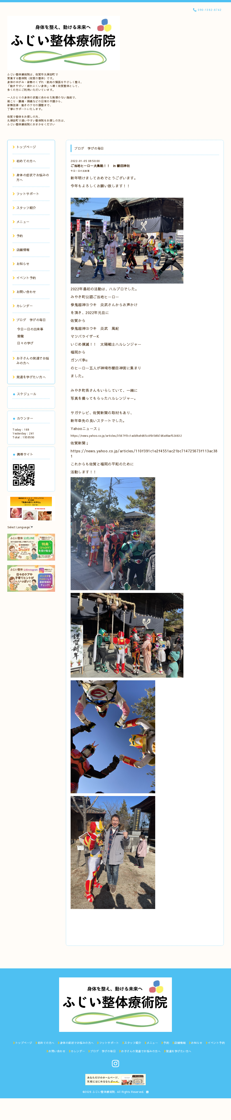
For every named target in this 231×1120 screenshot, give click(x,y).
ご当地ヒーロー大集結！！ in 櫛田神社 (100, 165)
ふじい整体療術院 (103, 1092)
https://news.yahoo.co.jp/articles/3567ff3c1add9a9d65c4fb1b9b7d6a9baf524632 (126, 435)
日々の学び (25, 343)
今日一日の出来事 (80, 170)
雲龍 (20, 336)
